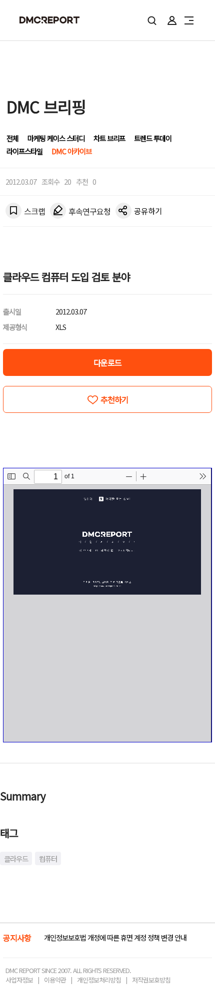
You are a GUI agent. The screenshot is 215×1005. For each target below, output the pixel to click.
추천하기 (114, 399)
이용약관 (55, 980)
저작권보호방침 (151, 980)
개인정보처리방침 (99, 980)
